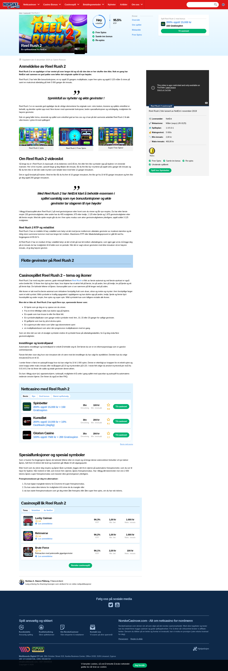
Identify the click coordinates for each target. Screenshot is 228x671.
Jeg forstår (140, 665)
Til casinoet (183, 31)
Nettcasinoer (29, 4)
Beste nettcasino (126, 444)
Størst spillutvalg (61, 396)
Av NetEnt (48, 510)
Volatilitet (36, 510)
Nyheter (112, 4)
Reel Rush (77, 280)
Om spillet (136, 25)
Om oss (135, 4)
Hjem (20, 13)
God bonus (44, 396)
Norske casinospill (80, 565)
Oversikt (136, 20)
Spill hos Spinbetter (160, 170)
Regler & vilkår (136, 639)
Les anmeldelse (45, 523)
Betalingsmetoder (92, 4)
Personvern (123, 639)
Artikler (123, 4)
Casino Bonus (50, 4)
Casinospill (70, 4)
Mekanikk (136, 30)
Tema (25, 510)
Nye (33, 396)
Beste (25, 396)
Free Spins (137, 35)
